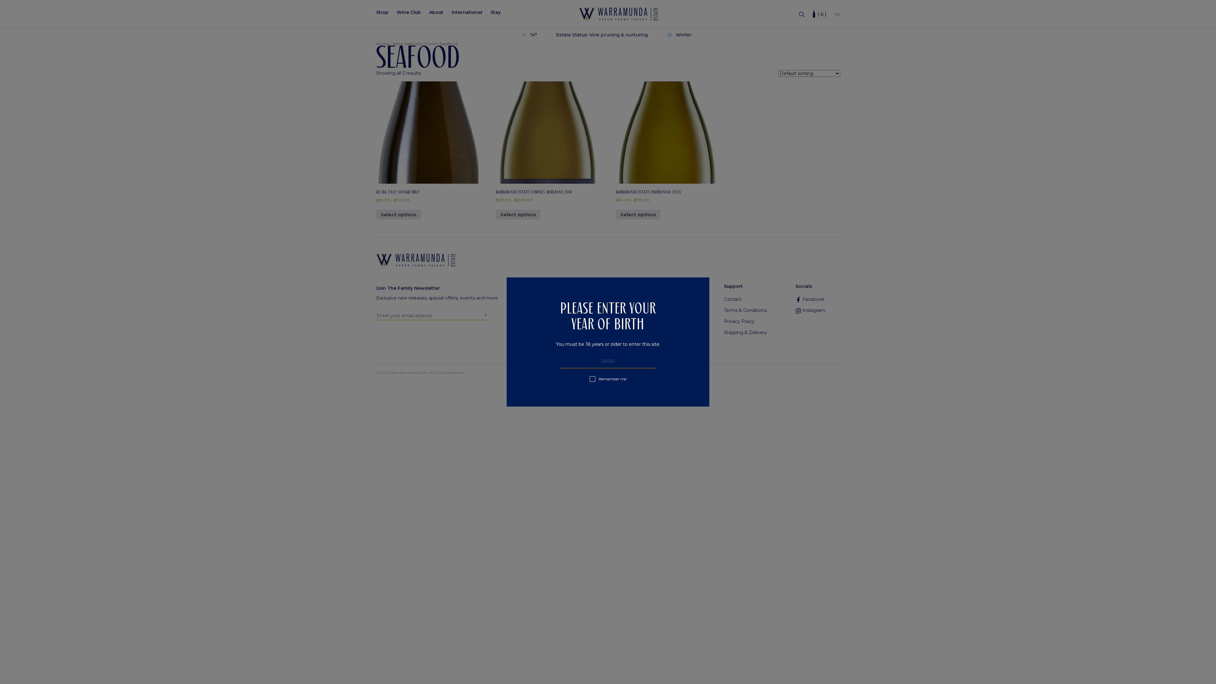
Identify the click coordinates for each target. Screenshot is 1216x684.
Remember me (612, 379)
